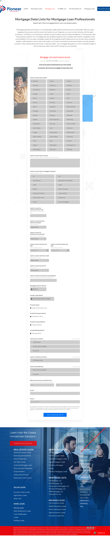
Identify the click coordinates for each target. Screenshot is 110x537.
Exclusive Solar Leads (22, 492)
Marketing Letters (86, 460)
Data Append (84, 467)
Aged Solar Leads (20, 495)
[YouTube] (93, 528)
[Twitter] (88, 528)
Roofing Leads (19, 520)
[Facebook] (90, 528)
